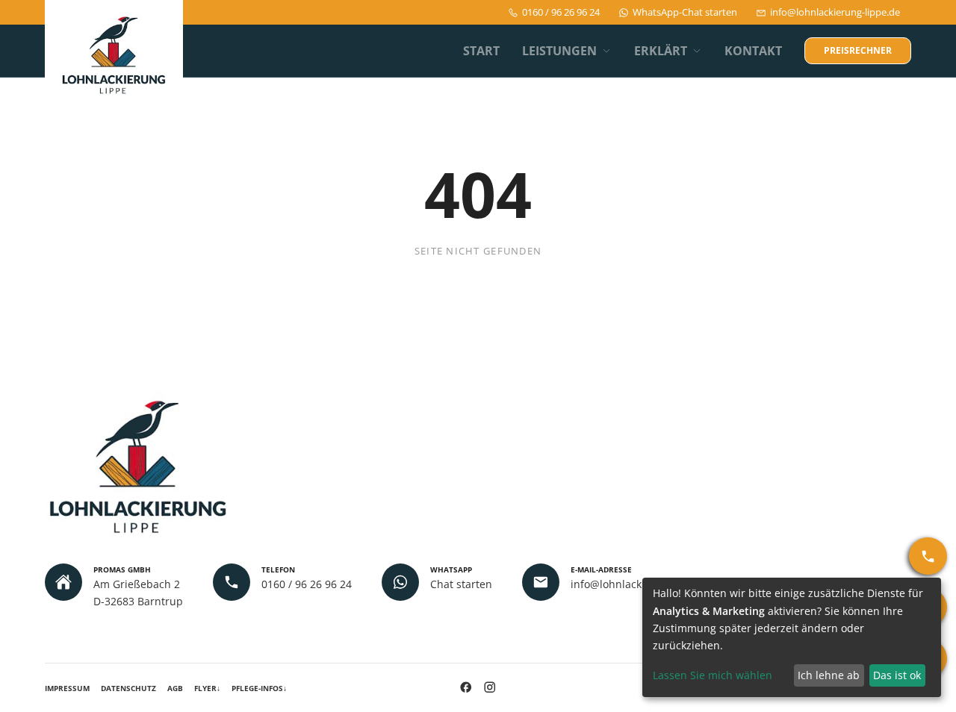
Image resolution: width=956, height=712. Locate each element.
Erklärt (660, 51)
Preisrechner (858, 50)
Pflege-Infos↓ (259, 688)
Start (481, 51)
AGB (175, 688)
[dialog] (791, 637)
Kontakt (753, 51)
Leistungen (559, 51)
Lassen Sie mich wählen (712, 675)
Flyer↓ (207, 688)
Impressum (67, 688)
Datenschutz (128, 688)
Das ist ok (897, 675)
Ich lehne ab (829, 675)
